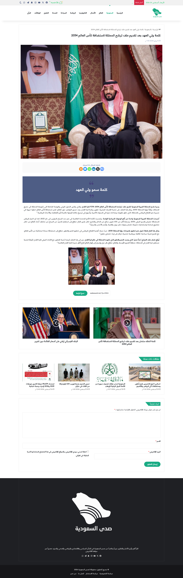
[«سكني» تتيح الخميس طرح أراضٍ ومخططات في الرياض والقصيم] (145, 373)
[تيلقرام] (85, 555)
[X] (98, 169)
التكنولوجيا (83, 13)
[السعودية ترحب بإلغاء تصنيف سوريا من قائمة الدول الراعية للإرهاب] (109, 373)
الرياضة (73, 13)
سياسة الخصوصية (106, 574)
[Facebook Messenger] (85, 169)
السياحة (64, 13)
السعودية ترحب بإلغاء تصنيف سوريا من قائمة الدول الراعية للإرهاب (110, 385)
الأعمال (92, 13)
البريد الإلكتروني (154, 452)
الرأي (29, 13)
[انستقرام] (91, 555)
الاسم (158, 441)
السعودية (109, 13)
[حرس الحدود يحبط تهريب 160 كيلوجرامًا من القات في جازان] (74, 373)
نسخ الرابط (80, 293)
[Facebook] (102, 169)
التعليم (46, 13)
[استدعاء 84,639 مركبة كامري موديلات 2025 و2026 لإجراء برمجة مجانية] (38, 373)
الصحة (54, 13)
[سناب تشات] (88, 555)
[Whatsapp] (89, 169)
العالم (101, 13)
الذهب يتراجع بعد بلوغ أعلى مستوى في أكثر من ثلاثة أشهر (112, 2)
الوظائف (37, 13)
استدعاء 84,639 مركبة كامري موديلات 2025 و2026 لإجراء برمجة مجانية (40, 385)
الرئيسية (120, 13)
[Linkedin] (93, 169)
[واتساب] (82, 555)
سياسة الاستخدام (92, 574)
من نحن (73, 574)
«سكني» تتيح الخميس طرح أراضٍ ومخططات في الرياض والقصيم (147, 385)
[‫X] (97, 555)
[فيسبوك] (100, 555)
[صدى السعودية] (156, 13)
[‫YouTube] (94, 555)
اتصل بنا (81, 574)
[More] (81, 169)
